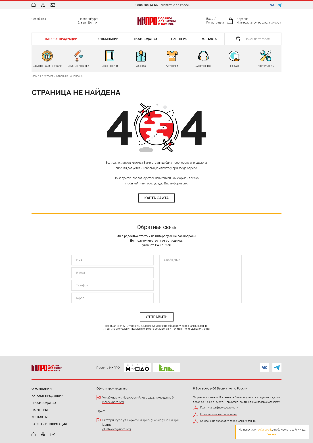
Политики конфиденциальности (191, 328)
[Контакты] (53, 5)
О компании (42, 389)
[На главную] (34, 434)
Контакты (39, 417)
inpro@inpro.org (113, 402)
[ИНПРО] (156, 21)
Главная (36, 75)
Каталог (48, 75)
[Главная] (34, 5)
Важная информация (49, 424)
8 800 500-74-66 (146, 5)
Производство (44, 403)
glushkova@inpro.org (116, 429)
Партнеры (40, 410)
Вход (209, 19)
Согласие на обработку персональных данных (180, 326)
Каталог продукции (48, 396)
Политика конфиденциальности (219, 407)
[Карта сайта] (43, 5)
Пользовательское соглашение (218, 414)
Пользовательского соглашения (150, 328)
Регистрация (215, 23)
